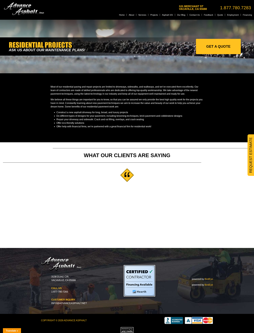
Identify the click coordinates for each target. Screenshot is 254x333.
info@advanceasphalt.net (69, 303)
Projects (154, 15)
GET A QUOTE (218, 46)
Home (122, 15)
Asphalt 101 (167, 15)
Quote (220, 15)
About (131, 15)
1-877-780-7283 (59, 291)
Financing (247, 15)
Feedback (208, 15)
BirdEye (209, 279)
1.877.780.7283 (235, 7)
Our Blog (181, 15)
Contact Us (194, 15)
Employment (233, 15)
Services (142, 15)
